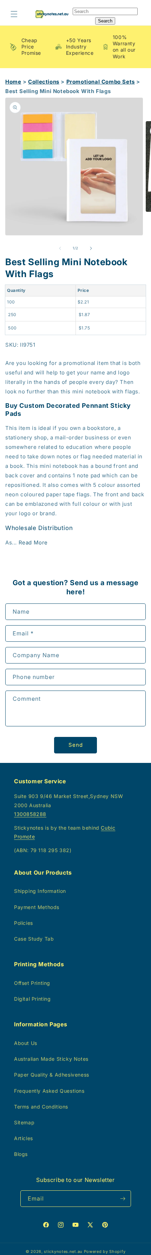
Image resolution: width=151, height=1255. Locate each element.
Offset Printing (32, 983)
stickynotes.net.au (63, 1251)
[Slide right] (91, 248)
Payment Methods (36, 907)
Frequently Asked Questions (49, 1091)
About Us (25, 1043)
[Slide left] (60, 248)
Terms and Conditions (41, 1107)
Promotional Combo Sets (100, 81)
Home (13, 81)
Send (75, 744)
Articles (23, 1138)
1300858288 (30, 814)
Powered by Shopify (105, 1251)
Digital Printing (32, 999)
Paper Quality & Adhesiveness (51, 1075)
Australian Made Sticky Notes (51, 1059)
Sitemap (24, 1122)
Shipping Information (40, 891)
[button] (14, 14)
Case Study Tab (34, 939)
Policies (23, 923)
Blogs (21, 1154)
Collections (43, 81)
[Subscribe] (123, 1198)
